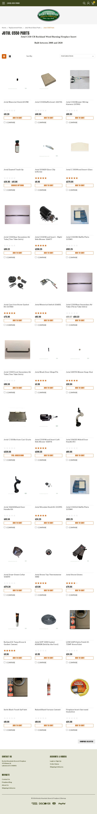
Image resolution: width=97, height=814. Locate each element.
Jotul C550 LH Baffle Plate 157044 (77, 508)
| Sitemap (63, 798)
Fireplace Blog (7, 782)
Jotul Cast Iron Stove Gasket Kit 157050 (16, 305)
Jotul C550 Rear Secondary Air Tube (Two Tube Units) (17, 238)
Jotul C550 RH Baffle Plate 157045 (77, 238)
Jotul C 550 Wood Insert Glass (79, 169)
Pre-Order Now (17, 455)
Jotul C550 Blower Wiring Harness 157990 (77, 103)
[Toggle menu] (3, 4)
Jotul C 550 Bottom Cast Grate (17, 439)
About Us (5, 785)
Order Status (54, 764)
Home (4, 28)
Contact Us (6, 779)
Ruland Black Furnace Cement (48, 709)
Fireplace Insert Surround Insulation (77, 710)
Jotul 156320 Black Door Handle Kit (14, 508)
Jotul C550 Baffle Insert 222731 (48, 102)
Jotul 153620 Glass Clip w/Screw (45, 170)
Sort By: (29, 56)
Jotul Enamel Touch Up (13, 169)
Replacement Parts (15, 28)
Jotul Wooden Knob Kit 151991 (48, 507)
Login (52, 761)
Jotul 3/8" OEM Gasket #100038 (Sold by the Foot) (46, 643)
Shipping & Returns (56, 767)
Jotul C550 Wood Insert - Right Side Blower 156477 (48, 238)
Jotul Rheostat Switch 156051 (48, 304)
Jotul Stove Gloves (74, 574)
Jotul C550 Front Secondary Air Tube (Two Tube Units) (17, 373)
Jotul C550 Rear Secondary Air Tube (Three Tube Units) (79, 305)
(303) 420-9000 (13, 3)
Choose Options (17, 185)
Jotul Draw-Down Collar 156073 (14, 575)
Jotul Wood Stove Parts (33, 28)
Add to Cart (17, 118)
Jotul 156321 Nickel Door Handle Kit (77, 440)
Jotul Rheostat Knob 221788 (16, 102)
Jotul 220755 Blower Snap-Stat (79, 372)
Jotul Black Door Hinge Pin (46, 372)
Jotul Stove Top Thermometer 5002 (48, 575)
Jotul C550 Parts (48, 28)
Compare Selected (86, 741)
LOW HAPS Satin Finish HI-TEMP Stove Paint (77, 643)
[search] (83, 3)
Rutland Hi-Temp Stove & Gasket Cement (15, 643)
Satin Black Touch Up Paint (15, 709)
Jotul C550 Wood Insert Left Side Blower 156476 (47, 440)
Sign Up (58, 761)
